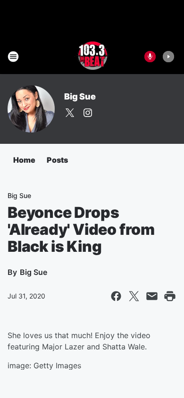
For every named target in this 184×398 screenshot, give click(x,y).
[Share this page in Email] (152, 296)
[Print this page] (169, 296)
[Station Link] (92, 56)
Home (24, 160)
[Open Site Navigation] (13, 56)
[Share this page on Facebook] (116, 296)
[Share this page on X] (134, 296)
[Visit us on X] (69, 112)
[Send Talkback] (150, 56)
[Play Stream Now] (168, 56)
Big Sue (80, 96)
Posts (57, 160)
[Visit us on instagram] (87, 112)
